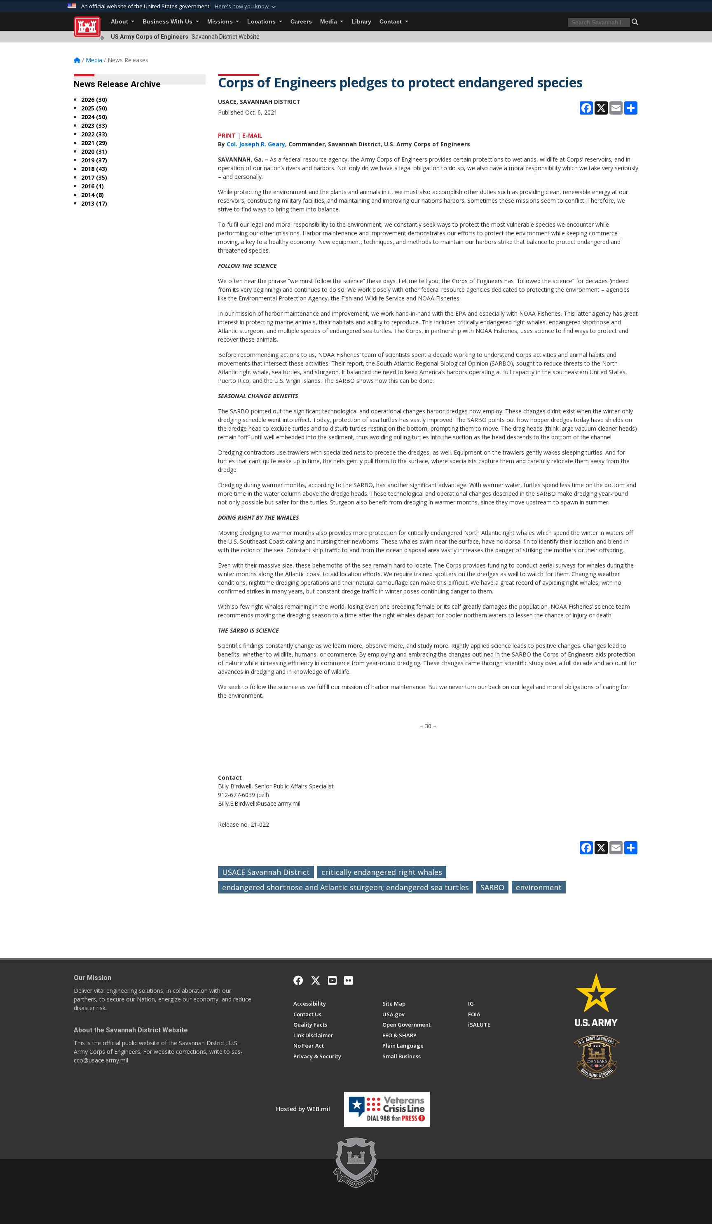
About (120, 22)
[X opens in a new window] (316, 980)
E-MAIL (252, 135)
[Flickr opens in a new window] (348, 980)
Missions (220, 22)
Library (361, 22)
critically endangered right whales (381, 872)
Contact (391, 22)
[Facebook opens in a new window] (298, 980)
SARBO (492, 887)
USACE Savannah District (266, 872)
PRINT (227, 135)
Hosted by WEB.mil (303, 1109)
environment (539, 887)
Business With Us (168, 22)
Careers (301, 22)
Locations (262, 22)
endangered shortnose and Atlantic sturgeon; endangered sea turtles (345, 887)
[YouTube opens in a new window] (332, 980)
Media (329, 22)
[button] (246, 6)
